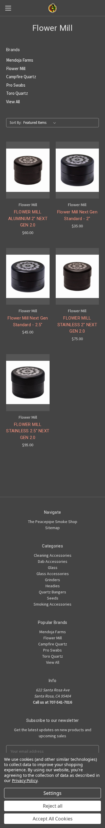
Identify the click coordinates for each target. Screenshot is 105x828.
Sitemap (52, 527)
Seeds (52, 598)
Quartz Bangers (52, 592)
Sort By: (16, 122)
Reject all (52, 806)
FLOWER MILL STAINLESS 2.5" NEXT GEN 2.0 (27, 431)
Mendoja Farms (19, 60)
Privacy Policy (24, 780)
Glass (52, 567)
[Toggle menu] (8, 8)
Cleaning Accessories (52, 555)
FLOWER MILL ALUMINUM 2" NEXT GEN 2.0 (28, 218)
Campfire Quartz (21, 76)
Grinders (52, 579)
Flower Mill (15, 68)
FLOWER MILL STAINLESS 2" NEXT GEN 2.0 (77, 324)
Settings (52, 793)
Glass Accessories (52, 573)
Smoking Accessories (52, 604)
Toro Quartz (17, 93)
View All (13, 101)
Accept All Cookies (53, 818)
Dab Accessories (52, 561)
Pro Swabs (15, 85)
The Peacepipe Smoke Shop (52, 521)
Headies (53, 585)
